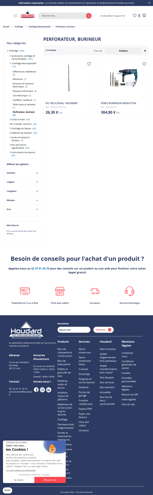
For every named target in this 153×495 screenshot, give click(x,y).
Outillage (16, 50)
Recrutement (107, 387)
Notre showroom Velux (85, 361)
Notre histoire (108, 349)
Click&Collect (106, 15)
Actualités (105, 392)
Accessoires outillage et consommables (23, 57)
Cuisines (83, 369)
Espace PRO (85, 409)
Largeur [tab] (11, 182)
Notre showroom (85, 350)
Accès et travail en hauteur (21, 139)
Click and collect (84, 423)
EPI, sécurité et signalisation (20, 146)
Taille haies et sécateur (24, 106)
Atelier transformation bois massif (108, 369)
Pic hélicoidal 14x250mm (61, 103)
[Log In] (139, 16)
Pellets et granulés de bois (64, 372)
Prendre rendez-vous (86, 402)
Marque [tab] (11, 200)
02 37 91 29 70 (40, 268)
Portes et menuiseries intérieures (64, 436)
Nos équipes (107, 377)
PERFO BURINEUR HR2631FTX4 (118, 103)
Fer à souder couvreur (23, 123)
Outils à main (21, 119)
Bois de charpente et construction (65, 352)
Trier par (98, 50)
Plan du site (128, 404)
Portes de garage (84, 394)
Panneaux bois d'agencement (66, 426)
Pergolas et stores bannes (87, 380)
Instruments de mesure (24, 154)
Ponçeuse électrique (25, 91)
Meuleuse (19, 79)
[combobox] (65, 15)
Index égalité (129, 399)
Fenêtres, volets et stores (63, 384)
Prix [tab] (9, 209)
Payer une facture (84, 415)
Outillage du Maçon (24, 128)
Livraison (84, 430)
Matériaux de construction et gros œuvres (65, 409)
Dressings (84, 374)
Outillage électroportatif (24, 65)
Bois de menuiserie (64, 362)
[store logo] (27, 14)
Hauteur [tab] (11, 172)
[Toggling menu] (15, 16)
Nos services (107, 382)
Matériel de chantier (24, 132)
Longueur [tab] (12, 191)
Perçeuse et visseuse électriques (23, 85)
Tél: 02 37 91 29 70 (18, 388)
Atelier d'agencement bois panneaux (108, 357)
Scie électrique (22, 95)
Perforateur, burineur (24, 113)
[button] (89, 64)
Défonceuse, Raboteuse (25, 73)
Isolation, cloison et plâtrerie (63, 396)
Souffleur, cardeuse (24, 100)
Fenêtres (84, 387)
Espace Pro (119, 15)
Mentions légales (127, 388)
